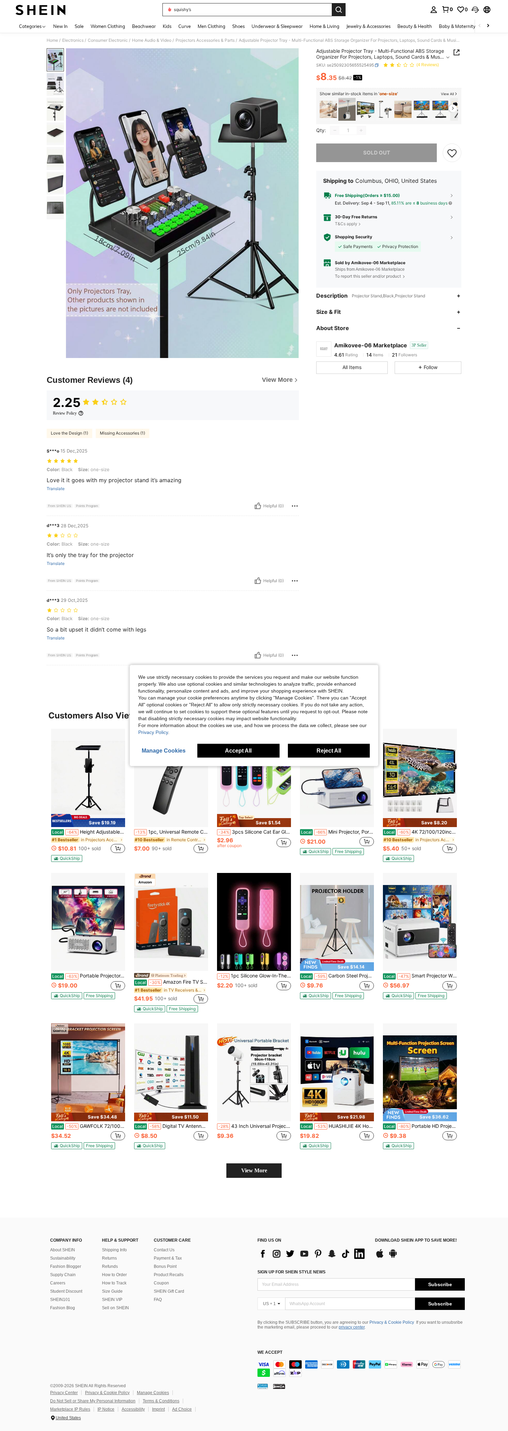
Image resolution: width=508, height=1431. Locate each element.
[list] (312, 1254)
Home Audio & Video (151, 40)
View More (254, 1170)
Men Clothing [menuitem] (211, 26)
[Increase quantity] (361, 130)
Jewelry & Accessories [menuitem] (368, 26)
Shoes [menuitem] (238, 26)
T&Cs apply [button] (346, 223)
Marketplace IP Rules (70, 1409)
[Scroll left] (479, 26)
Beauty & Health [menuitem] (414, 26)
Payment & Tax (168, 1258)
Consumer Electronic (108, 40)
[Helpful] (258, 506)
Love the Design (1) (69, 433)
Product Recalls (169, 1274)
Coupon (161, 1283)
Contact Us (164, 1250)
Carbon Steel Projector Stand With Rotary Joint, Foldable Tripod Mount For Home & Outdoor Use (337, 975)
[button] (475, 10)
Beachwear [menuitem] (144, 26)
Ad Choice (182, 1409)
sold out (376, 152)
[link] (447, 9)
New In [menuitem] (60, 26)
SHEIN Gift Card (169, 1291)
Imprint (158, 1409)
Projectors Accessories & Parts (205, 40)
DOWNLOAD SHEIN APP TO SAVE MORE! (416, 1240)
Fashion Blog (62, 1307)
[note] (88, 820)
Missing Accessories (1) (122, 433)
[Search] (339, 9)
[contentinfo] (361, 1368)
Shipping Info (114, 1250)
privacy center (352, 1327)
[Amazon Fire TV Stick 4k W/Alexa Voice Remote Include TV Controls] (171, 922)
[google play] (393, 1256)
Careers (57, 1283)
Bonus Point (165, 1266)
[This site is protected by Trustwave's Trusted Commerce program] (262, 1386)
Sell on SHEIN (115, 1307)
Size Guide (112, 1291)
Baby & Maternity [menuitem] (457, 26)
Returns (109, 1258)
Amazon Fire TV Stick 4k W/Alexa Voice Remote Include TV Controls (171, 982)
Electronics (73, 40)
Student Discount (66, 1291)
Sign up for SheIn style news (291, 1272)
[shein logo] (41, 9)
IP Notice (105, 1409)
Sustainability (62, 1258)
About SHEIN (62, 1250)
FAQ (158, 1299)
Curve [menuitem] (184, 26)
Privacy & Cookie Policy (391, 1322)
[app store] (380, 1256)
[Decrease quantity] (334, 130)
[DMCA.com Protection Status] (279, 1386)
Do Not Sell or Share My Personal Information (92, 1401)
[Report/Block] (295, 506)
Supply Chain (63, 1274)
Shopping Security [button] (353, 237)
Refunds (110, 1266)
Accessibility (133, 1409)
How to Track (114, 1283)
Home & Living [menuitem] (324, 26)
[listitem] (328, 109)
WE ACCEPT (269, 1352)
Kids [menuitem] (167, 26)
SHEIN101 (60, 1299)
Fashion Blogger (65, 1266)
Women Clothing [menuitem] (108, 26)
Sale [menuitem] (79, 26)
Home (52, 40)
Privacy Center (64, 1392)
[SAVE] (452, 152)
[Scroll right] (488, 26)
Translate (56, 488)
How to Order (114, 1274)
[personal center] (434, 10)
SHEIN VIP (112, 1299)
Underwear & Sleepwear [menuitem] (277, 26)
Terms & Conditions (161, 1401)
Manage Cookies (153, 1392)
